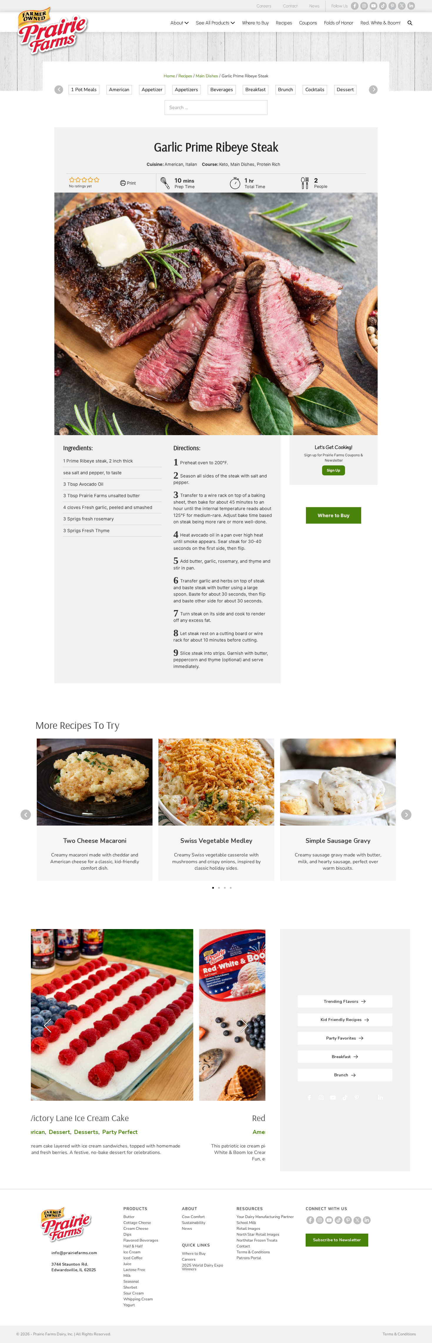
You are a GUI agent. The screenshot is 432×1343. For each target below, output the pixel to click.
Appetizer (152, 89)
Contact (290, 6)
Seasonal (131, 1281)
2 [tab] (219, 888)
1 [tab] (213, 888)
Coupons (308, 23)
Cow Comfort (193, 1217)
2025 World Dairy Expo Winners (202, 1267)
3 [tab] (225, 888)
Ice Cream (131, 1252)
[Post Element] (94, 810)
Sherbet (130, 1287)
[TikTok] (383, 6)
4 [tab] (231, 888)
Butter (129, 1217)
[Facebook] (355, 6)
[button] (410, 23)
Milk (127, 1275)
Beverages (221, 89)
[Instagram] (364, 6)
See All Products (213, 23)
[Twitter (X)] (402, 6)
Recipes (284, 23)
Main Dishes (207, 76)
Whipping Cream (138, 1299)
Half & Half (133, 1246)
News (314, 6)
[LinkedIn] (411, 6)
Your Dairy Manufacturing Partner (265, 1217)
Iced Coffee (133, 1258)
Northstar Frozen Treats (257, 1240)
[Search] (261, 108)
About (177, 23)
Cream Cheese (135, 1228)
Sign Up (333, 470)
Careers (264, 6)
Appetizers (186, 89)
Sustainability (193, 1222)
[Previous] (58, 89)
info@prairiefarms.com (74, 1253)
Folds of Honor (339, 23)
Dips (127, 1234)
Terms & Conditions (253, 1252)
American (119, 89)
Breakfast (255, 89)
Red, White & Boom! (381, 23)
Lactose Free (134, 1269)
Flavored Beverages (140, 1240)
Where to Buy (255, 23)
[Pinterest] (392, 6)
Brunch (285, 89)
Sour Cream (133, 1293)
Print (131, 183)
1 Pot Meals (84, 89)
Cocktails (314, 89)
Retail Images (248, 1228)
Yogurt (129, 1305)
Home (169, 76)
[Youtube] (373, 6)
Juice (127, 1264)
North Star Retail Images (258, 1234)
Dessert (345, 89)
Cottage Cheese (137, 1222)
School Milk (246, 1222)
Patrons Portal (249, 1258)
